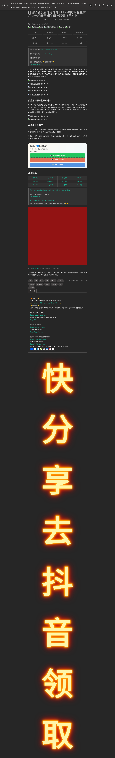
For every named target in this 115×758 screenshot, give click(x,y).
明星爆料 (79, 178)
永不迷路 (24, 7)
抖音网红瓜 (76, 3)
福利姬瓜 (65, 181)
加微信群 (43, 7)
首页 (29, 24)
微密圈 (13, 7)
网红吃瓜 (35, 181)
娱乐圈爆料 (33, 3)
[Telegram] (95, 5)
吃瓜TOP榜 (55, 3)
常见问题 (36, 7)
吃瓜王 (45, 19)
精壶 (61, 284)
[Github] (103, 5)
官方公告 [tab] (32, 291)
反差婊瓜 (79, 181)
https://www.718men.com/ (49, 50)
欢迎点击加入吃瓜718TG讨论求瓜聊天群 (42, 201)
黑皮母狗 (54, 284)
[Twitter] (107, 5)
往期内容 (49, 7)
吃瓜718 (5, 5)
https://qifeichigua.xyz (37, 327)
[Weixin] (99, 5)
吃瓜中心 (35, 178)
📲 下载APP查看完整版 (57, 155)
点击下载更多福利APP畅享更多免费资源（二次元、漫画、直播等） (50, 190)
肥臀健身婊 (39, 284)
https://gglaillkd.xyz (36, 332)
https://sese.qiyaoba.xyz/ (38, 339)
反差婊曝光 (41, 3)
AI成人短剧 (69, 3)
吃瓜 (41, 280)
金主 (31, 280)
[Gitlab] (111, 5)
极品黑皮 (32, 284)
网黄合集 (61, 3)
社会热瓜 (83, 3)
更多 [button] (55, 7)
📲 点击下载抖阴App (57, 159)
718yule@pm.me (35, 64)
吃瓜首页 (13, 3)
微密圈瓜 (35, 185)
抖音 (36, 280)
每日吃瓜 (19, 3)
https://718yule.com (36, 320)
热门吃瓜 (26, 3)
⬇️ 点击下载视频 (57, 164)
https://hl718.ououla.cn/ (38, 344)
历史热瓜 (65, 185)
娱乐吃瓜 (47, 3)
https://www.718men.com (38, 315)
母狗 (47, 280)
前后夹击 (61, 280)
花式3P (47, 284)
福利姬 (18, 7)
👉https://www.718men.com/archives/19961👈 (45, 303)
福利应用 (30, 7)
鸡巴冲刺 (32, 287)
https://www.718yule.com (49, 54)
